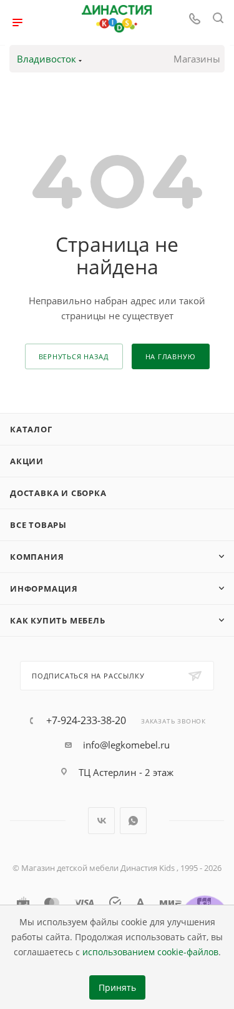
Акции (27, 461)
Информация (44, 588)
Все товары (38, 524)
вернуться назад (74, 356)
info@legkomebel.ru (126, 744)
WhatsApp (133, 820)
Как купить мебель (57, 620)
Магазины (196, 58)
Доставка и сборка (58, 493)
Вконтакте (101, 820)
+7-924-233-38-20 (86, 720)
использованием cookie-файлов (150, 952)
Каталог (31, 429)
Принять (117, 987)
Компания (37, 556)
